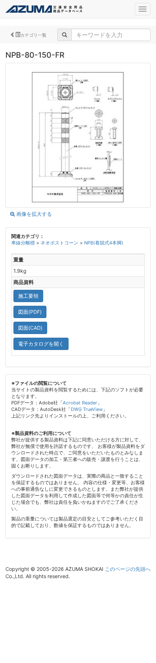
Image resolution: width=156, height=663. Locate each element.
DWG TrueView (87, 409)
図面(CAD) (30, 328)
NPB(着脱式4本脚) (103, 243)
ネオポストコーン (60, 243)
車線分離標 (23, 243)
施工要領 (28, 296)
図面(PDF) (30, 312)
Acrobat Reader (80, 402)
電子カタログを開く (41, 344)
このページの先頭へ (128, 569)
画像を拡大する (33, 214)
